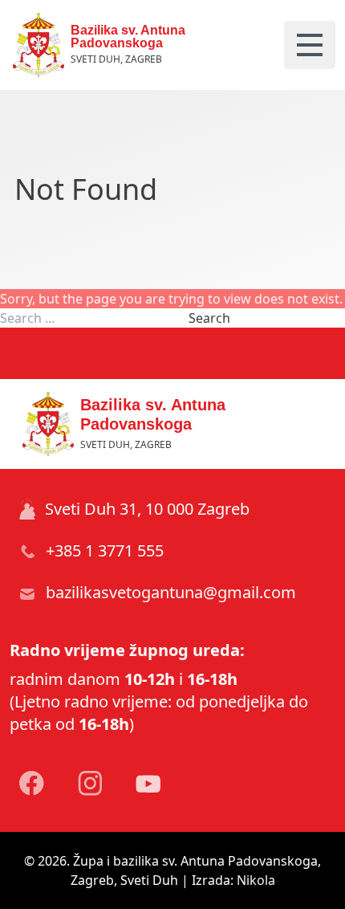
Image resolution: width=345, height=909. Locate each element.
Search (209, 318)
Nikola (256, 880)
